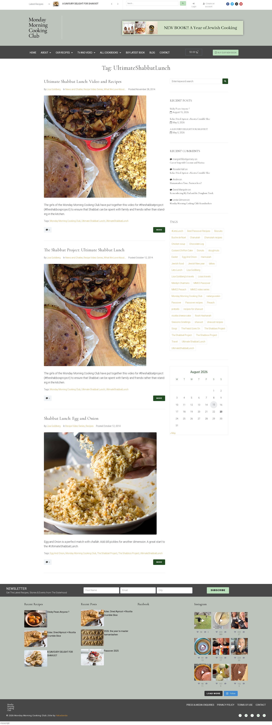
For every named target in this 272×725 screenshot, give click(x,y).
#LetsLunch (177, 231)
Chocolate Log (196, 244)
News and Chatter (74, 89)
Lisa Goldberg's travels (183, 276)
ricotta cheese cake (181, 315)
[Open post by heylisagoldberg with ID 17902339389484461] (221, 620)
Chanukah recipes (213, 237)
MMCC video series (199, 289)
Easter (175, 257)
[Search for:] (195, 81)
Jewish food (178, 263)
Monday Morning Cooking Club (65, 221)
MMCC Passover (202, 283)
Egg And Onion (57, 553)
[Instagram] (236, 4)
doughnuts (213, 250)
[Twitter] (232, 4)
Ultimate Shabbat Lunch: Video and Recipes (82, 81)
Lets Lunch (177, 270)
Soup (174, 328)
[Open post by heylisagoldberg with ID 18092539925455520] (239, 672)
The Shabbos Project (128, 553)
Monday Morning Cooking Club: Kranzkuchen (191, 203)
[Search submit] (183, 3)
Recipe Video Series (93, 89)
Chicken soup (178, 244)
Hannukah (206, 257)
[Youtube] (241, 4)
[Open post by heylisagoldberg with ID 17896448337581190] (239, 620)
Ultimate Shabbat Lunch (93, 221)
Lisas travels (204, 276)
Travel (175, 341)
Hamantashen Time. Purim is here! (185, 183)
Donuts (200, 250)
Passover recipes (194, 302)
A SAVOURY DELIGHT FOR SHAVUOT (189, 129)
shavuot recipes (215, 322)
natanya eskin (213, 296)
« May (173, 433)
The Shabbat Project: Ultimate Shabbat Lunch (84, 250)
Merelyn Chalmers (180, 283)
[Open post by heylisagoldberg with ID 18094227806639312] (202, 620)
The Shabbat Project (107, 553)
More (159, 230)
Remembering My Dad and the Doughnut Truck (191, 193)
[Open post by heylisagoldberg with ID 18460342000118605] (202, 672)
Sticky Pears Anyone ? (180, 108)
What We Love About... (115, 89)
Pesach (211, 302)
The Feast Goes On (190, 328)
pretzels (175, 309)
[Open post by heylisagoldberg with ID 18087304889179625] (221, 646)
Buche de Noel (179, 237)
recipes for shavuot (193, 309)
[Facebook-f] (227, 4)
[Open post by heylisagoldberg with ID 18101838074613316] (202, 646)
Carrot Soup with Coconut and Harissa (187, 162)
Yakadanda (62, 715)
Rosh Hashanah (203, 315)
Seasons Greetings (181, 322)
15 (213, 404)
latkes (212, 263)
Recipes (90, 426)
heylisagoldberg (202, 614)
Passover (176, 302)
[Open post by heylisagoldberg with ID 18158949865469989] (221, 672)
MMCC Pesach (179, 289)
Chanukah (195, 237)
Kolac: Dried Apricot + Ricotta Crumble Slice (190, 119)
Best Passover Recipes (198, 231)
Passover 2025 (111, 651)
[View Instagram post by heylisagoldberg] (209, 627)
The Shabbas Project (214, 328)
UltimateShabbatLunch (117, 221)
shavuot (199, 322)
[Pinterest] (264, 715)
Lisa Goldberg (54, 89)
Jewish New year (196, 263)
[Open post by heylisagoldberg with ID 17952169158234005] (239, 646)
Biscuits (218, 231)
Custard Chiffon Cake (182, 250)
